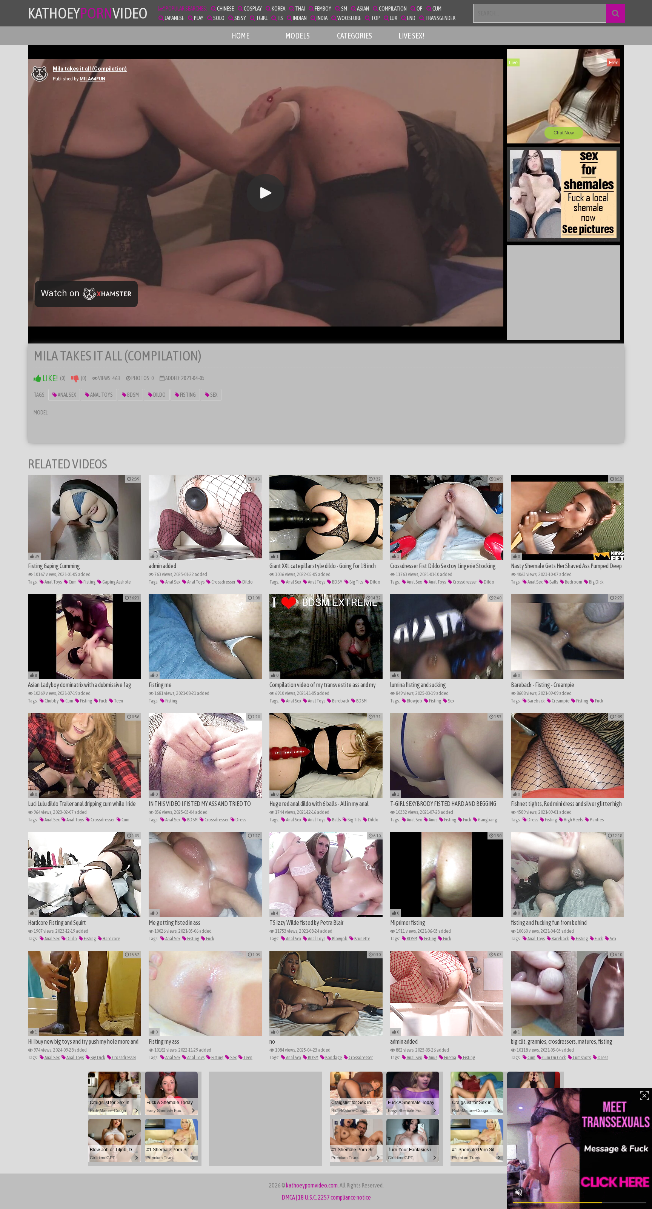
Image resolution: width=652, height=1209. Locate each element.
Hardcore (111, 938)
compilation (392, 8)
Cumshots (581, 1057)
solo (218, 18)
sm (343, 8)
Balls (553, 582)
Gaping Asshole (116, 582)
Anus (432, 819)
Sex (213, 395)
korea (278, 8)
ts (280, 18)
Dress (240, 819)
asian (362, 8)
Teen (118, 701)
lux (393, 18)
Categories (354, 35)
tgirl (261, 18)
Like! (49, 378)
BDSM (132, 395)
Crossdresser (223, 582)
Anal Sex (66, 395)
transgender (439, 18)
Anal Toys (101, 395)
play (198, 18)
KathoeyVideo (88, 13)
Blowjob (414, 701)
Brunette (362, 938)
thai (299, 8)
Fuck (102, 701)
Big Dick (596, 582)
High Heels (573, 819)
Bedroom (573, 582)
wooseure (349, 18)
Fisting (187, 395)
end (410, 18)
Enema (449, 1057)
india (322, 18)
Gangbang (487, 819)
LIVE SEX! (411, 35)
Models (297, 35)
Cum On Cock (553, 1057)
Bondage (333, 1057)
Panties (596, 819)
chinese (225, 8)
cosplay (252, 8)
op (419, 8)
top (375, 18)
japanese (174, 18)
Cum (72, 582)
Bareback (340, 701)
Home (240, 35)
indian (299, 18)
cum (436, 8)
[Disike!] (75, 378)
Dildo (159, 395)
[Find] (615, 13)
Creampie (560, 701)
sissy (240, 18)
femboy (322, 8)
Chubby (51, 701)
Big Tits (356, 582)
